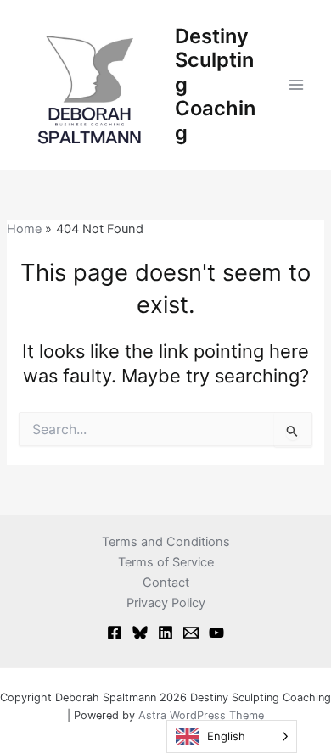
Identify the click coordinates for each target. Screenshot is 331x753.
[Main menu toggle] (296, 85)
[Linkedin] (165, 632)
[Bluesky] (140, 632)
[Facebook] (114, 632)
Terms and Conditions (166, 541)
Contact (166, 582)
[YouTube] (216, 632)
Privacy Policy (165, 603)
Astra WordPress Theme (201, 715)
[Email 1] (191, 632)
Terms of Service (166, 562)
